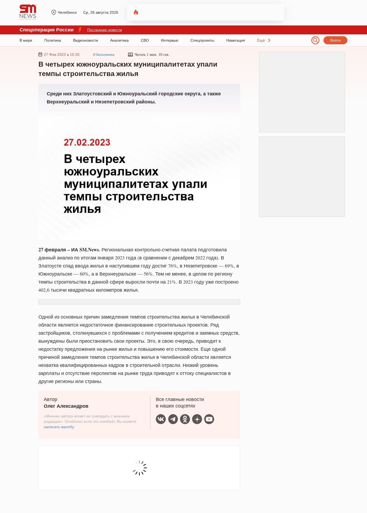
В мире (26, 40)
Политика (52, 40)
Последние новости (104, 30)
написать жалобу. (59, 427)
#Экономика (103, 54)
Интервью (169, 40)
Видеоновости (85, 40)
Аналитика (119, 40)
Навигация (235, 40)
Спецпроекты (202, 40)
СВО (145, 40)
